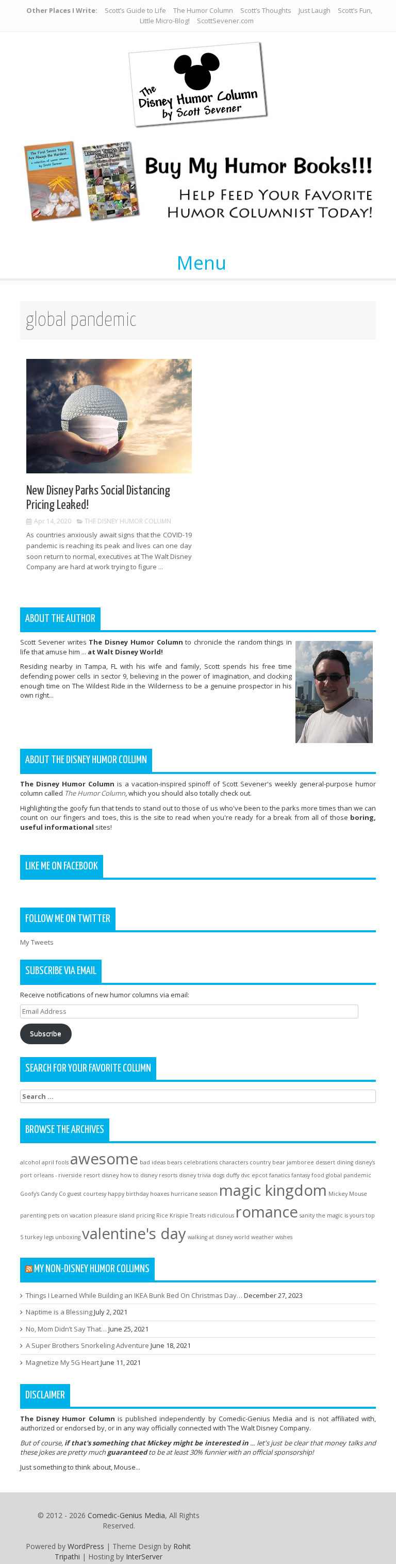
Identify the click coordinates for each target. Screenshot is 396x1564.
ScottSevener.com (225, 20)
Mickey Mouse (347, 1193)
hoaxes (159, 1193)
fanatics (279, 1175)
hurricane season (194, 1193)
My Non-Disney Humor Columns (92, 1269)
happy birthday (128, 1193)
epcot (260, 1175)
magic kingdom (273, 1190)
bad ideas (153, 1162)
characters (233, 1162)
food (317, 1175)
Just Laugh (315, 10)
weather (262, 1237)
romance (267, 1211)
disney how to (120, 1175)
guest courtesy (87, 1193)
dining (345, 1162)
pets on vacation (70, 1215)
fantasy (300, 1175)
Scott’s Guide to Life (135, 10)
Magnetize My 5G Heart (62, 1362)
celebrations (201, 1162)
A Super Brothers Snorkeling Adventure (87, 1345)
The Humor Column (203, 10)
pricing (145, 1215)
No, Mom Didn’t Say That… (66, 1328)
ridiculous (220, 1215)
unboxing (67, 1237)
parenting (33, 1215)
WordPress (86, 1546)
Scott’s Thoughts (265, 10)
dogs (218, 1175)
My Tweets (37, 942)
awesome (104, 1158)
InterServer (144, 1556)
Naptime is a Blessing (59, 1311)
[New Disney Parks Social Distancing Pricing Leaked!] (109, 415)
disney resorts (158, 1175)
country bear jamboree (282, 1162)
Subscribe (45, 1033)
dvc (245, 1175)
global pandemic (348, 1175)
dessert (325, 1162)
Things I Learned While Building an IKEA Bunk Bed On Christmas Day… (134, 1295)
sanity (307, 1215)
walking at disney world (219, 1237)
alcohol (30, 1162)
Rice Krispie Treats (181, 1215)
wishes (283, 1237)
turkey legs (39, 1237)
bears (174, 1162)
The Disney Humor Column (128, 521)
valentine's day (134, 1233)
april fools (55, 1162)
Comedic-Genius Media (126, 1515)
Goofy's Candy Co (43, 1193)
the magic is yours (340, 1215)
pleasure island (114, 1215)
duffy (232, 1175)
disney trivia (195, 1175)
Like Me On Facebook (61, 866)
